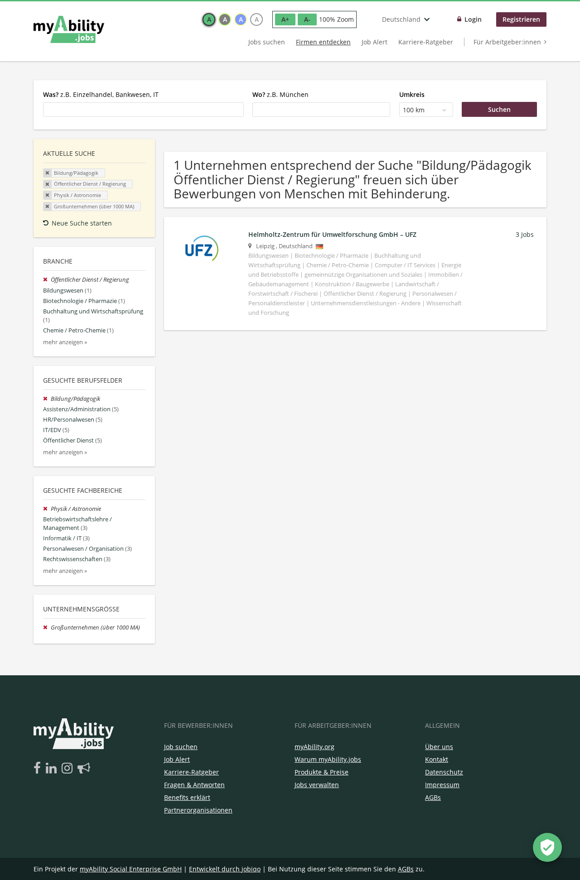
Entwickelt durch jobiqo (225, 869)
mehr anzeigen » (65, 342)
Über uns (439, 746)
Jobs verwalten (317, 784)
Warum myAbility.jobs (328, 759)
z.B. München (280, 94)
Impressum (442, 784)
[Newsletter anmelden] (83, 768)
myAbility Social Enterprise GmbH (131, 869)
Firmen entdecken (323, 42)
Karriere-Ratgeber (425, 42)
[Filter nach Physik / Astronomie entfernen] (47, 509)
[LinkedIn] (53, 768)
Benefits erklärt (187, 797)
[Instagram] (69, 768)
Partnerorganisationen (198, 810)
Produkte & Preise (321, 772)
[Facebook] (39, 768)
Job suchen (181, 746)
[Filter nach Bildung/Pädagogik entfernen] (47, 399)
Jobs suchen (266, 42)
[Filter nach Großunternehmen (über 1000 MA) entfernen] (47, 627)
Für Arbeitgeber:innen (507, 42)
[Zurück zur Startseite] (69, 29)
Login (473, 19)
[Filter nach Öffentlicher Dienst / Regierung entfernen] (47, 280)
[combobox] (143, 109)
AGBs (433, 797)
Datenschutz (444, 772)
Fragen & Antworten (194, 784)
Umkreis (412, 94)
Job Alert (374, 42)
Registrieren (521, 19)
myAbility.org (314, 746)
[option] (209, 19)
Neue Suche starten (82, 223)
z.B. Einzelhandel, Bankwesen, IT (101, 94)
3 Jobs (525, 234)
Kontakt (436, 759)
